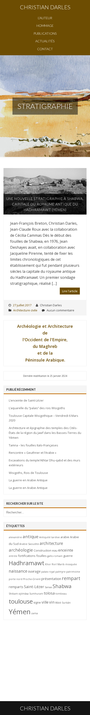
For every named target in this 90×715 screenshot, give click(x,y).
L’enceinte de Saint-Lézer (26, 400)
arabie (64, 537)
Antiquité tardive (49, 537)
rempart (71, 578)
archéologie (21, 550)
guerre (68, 556)
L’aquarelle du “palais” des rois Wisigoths (37, 408)
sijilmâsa (24, 593)
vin (51, 602)
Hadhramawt (26, 563)
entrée (13, 556)
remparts (16, 586)
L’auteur (45, 18)
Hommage (45, 26)
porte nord (15, 579)
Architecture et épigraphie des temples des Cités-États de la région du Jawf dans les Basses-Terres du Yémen (45, 433)
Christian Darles (45, 7)
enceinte (65, 550)
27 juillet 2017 (22, 305)
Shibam (13, 593)
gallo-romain (55, 556)
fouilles (41, 556)
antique (31, 536)
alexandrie (15, 537)
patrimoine (73, 571)
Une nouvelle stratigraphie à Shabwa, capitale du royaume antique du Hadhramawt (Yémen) (45, 204)
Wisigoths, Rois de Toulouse (28, 473)
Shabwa (62, 586)
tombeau (61, 593)
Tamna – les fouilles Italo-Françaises (33, 445)
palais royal (48, 571)
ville (45, 602)
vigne (37, 602)
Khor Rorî (51, 564)
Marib (61, 564)
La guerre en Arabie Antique (28, 480)
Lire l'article (70, 291)
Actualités (45, 41)
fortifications (27, 556)
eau (54, 550)
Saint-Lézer (34, 586)
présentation (51, 578)
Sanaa (48, 587)
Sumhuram (36, 593)
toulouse (21, 601)
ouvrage (34, 571)
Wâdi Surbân (63, 602)
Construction (42, 550)
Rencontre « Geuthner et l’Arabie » (32, 453)
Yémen (19, 611)
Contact (45, 49)
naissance (18, 571)
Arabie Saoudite (29, 544)
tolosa (49, 593)
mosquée (71, 564)
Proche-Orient (32, 579)
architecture (51, 543)
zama (34, 613)
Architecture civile (25, 310)
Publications (45, 33)
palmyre (60, 571)
